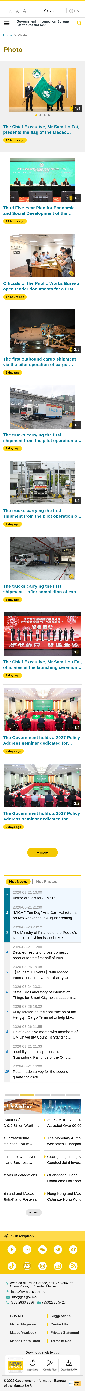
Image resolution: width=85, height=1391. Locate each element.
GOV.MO (16, 1316)
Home (7, 35)
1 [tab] (36, 115)
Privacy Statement (65, 1332)
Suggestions (61, 1316)
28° (54, 11)
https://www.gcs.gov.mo (28, 1291)
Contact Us (59, 1324)
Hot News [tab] (18, 881)
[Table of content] (5, 23)
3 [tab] (44, 115)
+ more (72, 1212)
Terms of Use (61, 1341)
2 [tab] (40, 115)
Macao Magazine (23, 1324)
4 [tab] (49, 115)
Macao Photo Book (25, 1341)
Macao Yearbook (23, 1332)
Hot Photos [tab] (46, 881)
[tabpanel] (42, 90)
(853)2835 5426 (54, 1302)
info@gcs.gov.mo (24, 1297)
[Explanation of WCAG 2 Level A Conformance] (75, 1383)
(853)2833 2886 (22, 1302)
